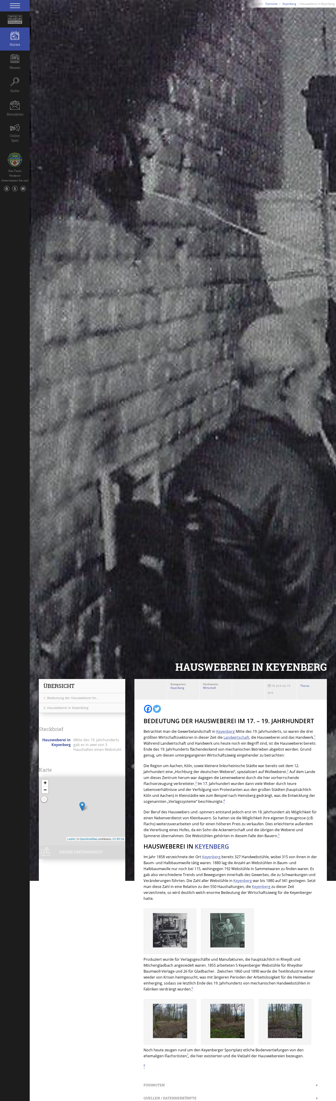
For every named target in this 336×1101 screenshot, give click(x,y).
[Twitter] (157, 709)
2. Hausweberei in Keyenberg (65, 708)
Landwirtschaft (236, 737)
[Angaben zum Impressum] (15, 190)
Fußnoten (154, 1085)
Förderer (15, 176)
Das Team (14, 171)
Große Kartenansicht (81, 852)
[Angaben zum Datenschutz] (6, 190)
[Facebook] (148, 709)
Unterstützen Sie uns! (15, 180)
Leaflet (71, 839)
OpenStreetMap (88, 839)
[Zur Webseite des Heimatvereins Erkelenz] (15, 157)
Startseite (271, 4)
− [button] (45, 790)
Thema (304, 686)
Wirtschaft (209, 688)
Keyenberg (289, 4)
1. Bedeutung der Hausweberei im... (71, 698)
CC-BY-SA (118, 839)
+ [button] (45, 783)
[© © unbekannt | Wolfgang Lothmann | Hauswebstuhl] (170, 946)
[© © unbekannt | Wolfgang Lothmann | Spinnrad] (227, 946)
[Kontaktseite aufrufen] (23, 190)
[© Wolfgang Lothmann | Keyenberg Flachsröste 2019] (170, 1037)
